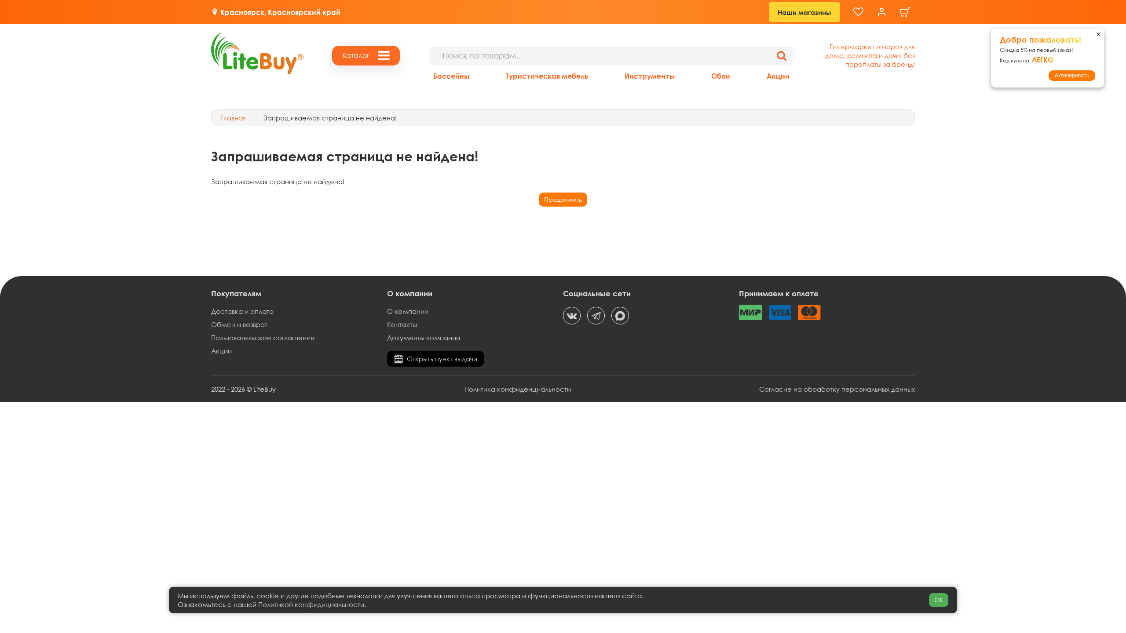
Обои (720, 76)
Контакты (402, 324)
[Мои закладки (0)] (858, 12)
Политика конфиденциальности (517, 389)
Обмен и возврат (239, 324)
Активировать (1072, 76)
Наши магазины (804, 12)
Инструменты (650, 76)
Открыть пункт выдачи (442, 358)
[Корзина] (905, 12)
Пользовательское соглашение (263, 337)
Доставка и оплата (242, 311)
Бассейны (451, 76)
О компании (407, 311)
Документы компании (423, 337)
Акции (778, 76)
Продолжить (563, 199)
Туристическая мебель (547, 76)
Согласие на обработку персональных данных (837, 389)
